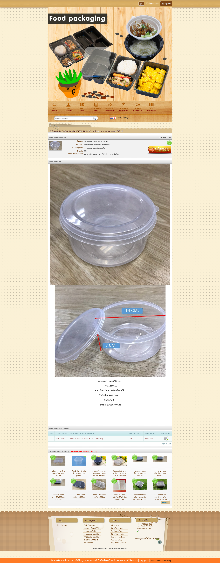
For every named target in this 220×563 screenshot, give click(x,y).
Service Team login (118, 537)
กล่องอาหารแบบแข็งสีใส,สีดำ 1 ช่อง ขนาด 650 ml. (120, 497)
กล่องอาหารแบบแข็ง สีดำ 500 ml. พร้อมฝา (160, 473)
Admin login (115, 525)
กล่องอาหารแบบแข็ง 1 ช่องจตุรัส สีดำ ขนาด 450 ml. (160, 497)
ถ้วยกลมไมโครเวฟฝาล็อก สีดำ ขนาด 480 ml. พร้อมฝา (99, 473)
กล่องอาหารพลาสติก (91, 534)
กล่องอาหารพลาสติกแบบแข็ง (76, 131)
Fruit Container (89, 525)
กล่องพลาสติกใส (90, 531)
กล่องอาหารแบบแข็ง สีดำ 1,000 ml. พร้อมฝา (140, 473)
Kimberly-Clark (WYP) (92, 528)
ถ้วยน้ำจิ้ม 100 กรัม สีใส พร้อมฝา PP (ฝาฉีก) (79, 473)
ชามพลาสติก (88, 543)
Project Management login (118, 543)
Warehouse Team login (117, 531)
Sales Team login (117, 528)
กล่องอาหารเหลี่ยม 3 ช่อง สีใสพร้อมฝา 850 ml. (58, 473)
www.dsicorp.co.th (144, 528)
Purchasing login (117, 540)
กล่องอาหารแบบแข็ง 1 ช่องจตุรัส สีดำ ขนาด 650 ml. (140, 497)
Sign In (167, 3)
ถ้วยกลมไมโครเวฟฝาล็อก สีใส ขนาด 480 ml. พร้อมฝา (119, 473)
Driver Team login (117, 534)
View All (165, 502)
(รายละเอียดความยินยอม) (161, 561)
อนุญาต (144, 560)
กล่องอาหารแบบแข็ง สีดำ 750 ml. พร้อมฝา (58, 497)
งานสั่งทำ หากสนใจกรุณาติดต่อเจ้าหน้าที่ (91, 540)
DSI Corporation (152, 3)
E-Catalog (55, 131)
